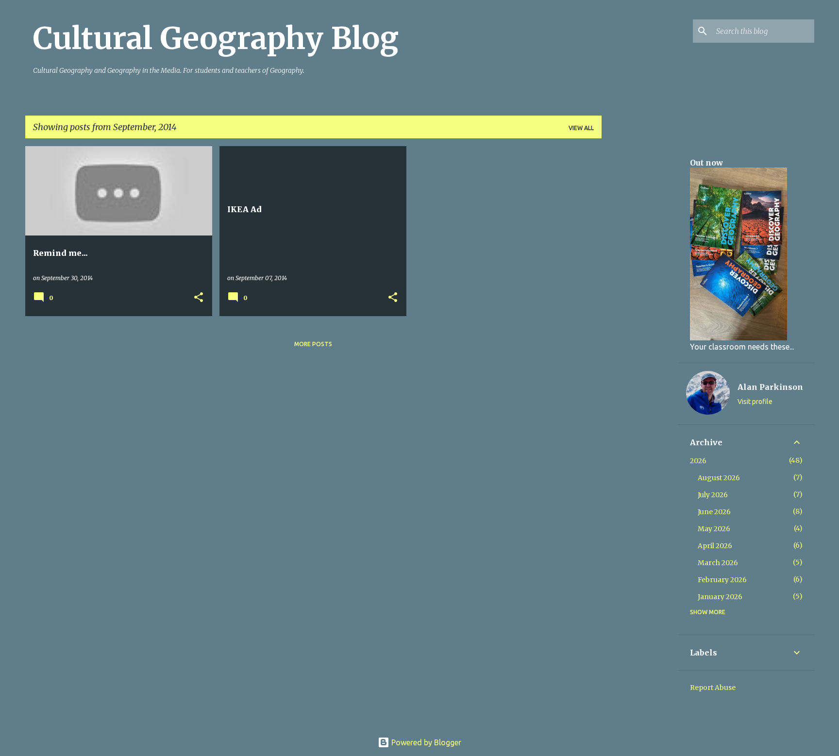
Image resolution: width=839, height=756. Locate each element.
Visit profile (755, 401)
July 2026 (713, 494)
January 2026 (720, 596)
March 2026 (718, 562)
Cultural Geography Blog (216, 38)
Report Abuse (713, 687)
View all (581, 128)
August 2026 (719, 477)
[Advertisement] (640, 291)
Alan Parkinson (770, 387)
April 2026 (715, 545)
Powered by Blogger (425, 742)
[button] (198, 297)
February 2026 (722, 579)
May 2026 (714, 528)
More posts (313, 344)
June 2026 (714, 511)
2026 (698, 460)
